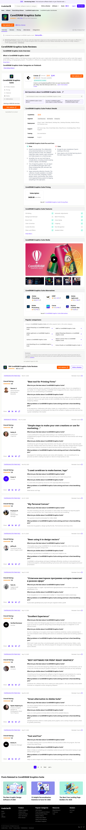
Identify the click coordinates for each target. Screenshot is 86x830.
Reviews (12, 30)
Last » (49, 767)
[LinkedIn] (12, 411)
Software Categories (23, 810)
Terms (10, 828)
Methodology (21, 42)
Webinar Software (39, 815)
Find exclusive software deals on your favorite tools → (51, 1)
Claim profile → (39, 35)
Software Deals (22, 812)
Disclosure (31, 828)
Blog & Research (56, 810)
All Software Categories (40, 821)
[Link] (19, 411)
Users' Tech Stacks (22, 815)
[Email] (15, 411)
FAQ (2, 815)
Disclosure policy (13, 42)
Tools (54, 814)
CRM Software (38, 810)
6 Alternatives (56, 313)
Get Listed (72, 810)
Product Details (10, 87)
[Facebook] (84, 827)
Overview (4, 30)
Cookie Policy (4, 828)
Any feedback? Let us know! (11, 112)
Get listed (81, 6)
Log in (74, 6)
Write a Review (45, 6)
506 (21, 18)
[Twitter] (9, 411)
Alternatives (26, 30)
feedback (32, 357)
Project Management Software (42, 812)
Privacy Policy (16, 828)
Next (45, 767)
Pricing (19, 30)
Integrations (36, 30)
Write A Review (21, 817)
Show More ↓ (6, 62)
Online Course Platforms (41, 819)
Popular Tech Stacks (23, 814)
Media (8, 96)
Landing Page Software (40, 817)
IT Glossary (55, 812)
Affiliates (3, 817)
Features (8, 93)
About (2, 811)
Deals (65, 6)
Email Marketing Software (41, 814)
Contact (3, 813)
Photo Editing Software (9, 68)
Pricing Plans (56, 202)
